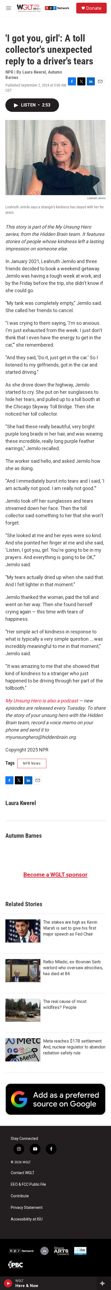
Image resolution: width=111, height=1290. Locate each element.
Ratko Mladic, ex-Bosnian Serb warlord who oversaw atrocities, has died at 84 (73, 967)
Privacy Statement (27, 1208)
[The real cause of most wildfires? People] (22, 1010)
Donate (93, 8)
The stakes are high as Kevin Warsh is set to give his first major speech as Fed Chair (70, 928)
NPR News (32, 763)
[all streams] (104, 1283)
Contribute (20, 1196)
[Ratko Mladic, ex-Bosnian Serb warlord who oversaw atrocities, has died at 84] (22, 970)
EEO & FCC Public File (28, 1184)
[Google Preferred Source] (55, 1099)
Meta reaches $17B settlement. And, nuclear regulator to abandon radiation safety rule (74, 1047)
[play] (8, 1283)
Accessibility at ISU (27, 1219)
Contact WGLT (22, 1173)
